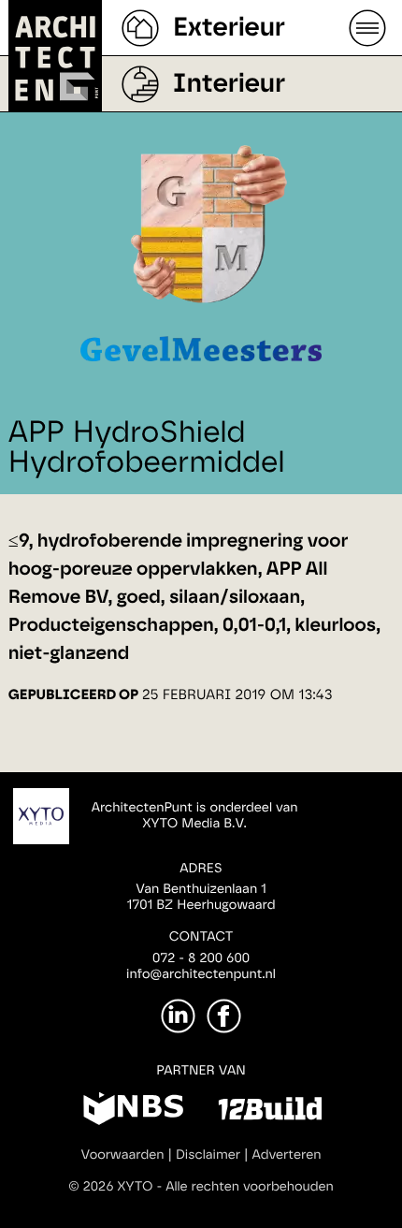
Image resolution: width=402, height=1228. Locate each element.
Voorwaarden (123, 1155)
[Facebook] (224, 1016)
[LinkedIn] (178, 1016)
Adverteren (287, 1155)
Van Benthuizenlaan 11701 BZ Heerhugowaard (200, 897)
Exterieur (229, 28)
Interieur (229, 84)
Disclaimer (208, 1155)
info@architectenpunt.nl (201, 974)
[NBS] (133, 1112)
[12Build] (270, 1112)
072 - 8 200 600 (201, 958)
